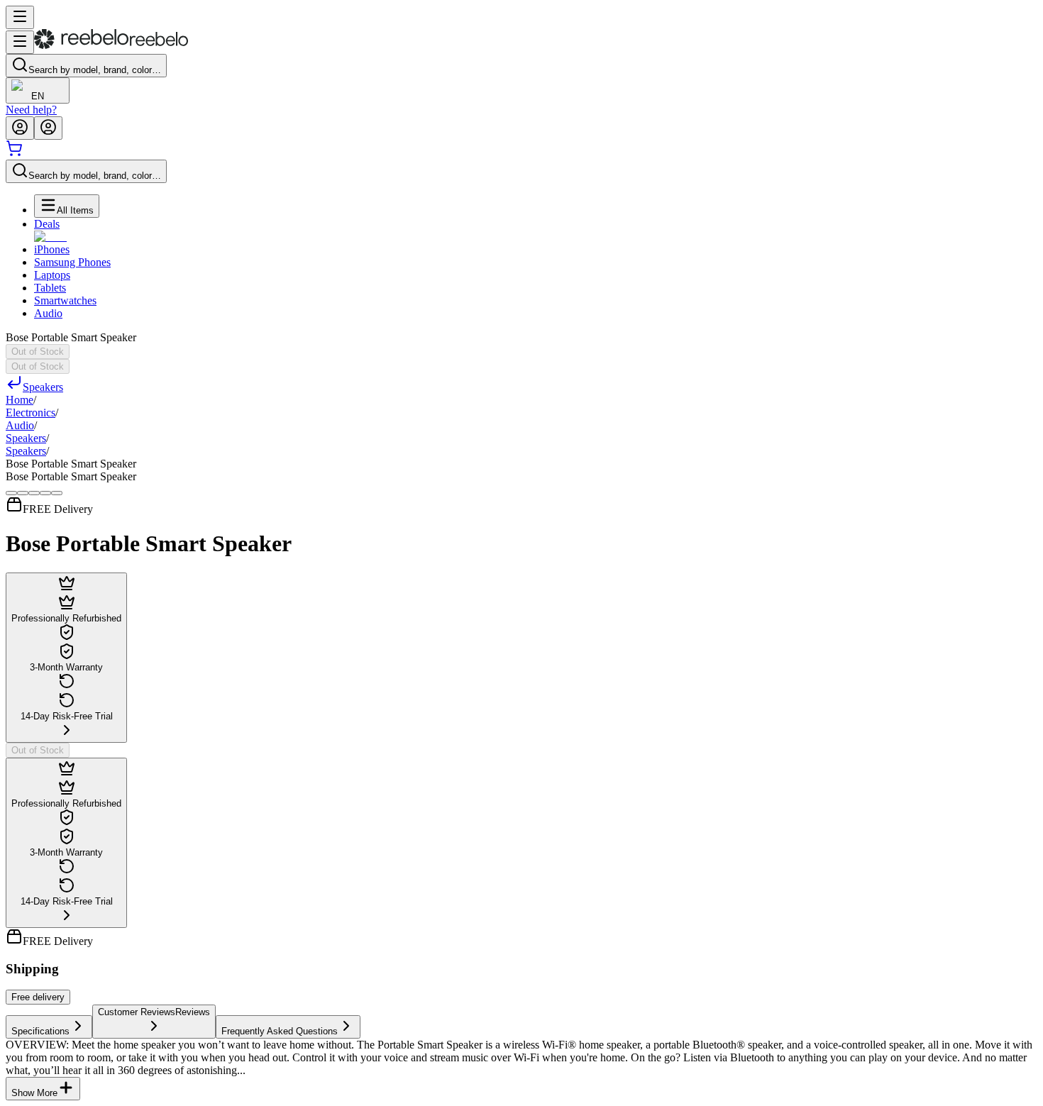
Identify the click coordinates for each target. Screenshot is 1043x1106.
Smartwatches (65, 300)
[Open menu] (20, 17)
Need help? (31, 110)
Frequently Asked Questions (279, 1031)
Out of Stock (37, 351)
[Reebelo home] (111, 46)
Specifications (40, 1031)
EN (37, 96)
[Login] (20, 128)
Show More (34, 1093)
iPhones (52, 249)
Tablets (50, 288)
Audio (48, 313)
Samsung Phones (72, 262)
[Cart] (14, 153)
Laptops (52, 275)
